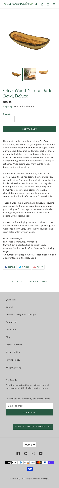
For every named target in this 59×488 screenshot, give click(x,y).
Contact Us (11, 322)
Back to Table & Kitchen (31, 282)
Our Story (11, 329)
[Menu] (54, 4)
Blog (8, 337)
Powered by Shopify (41, 478)
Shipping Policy (13, 367)
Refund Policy (13, 360)
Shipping (7, 106)
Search (9, 307)
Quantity (7, 114)
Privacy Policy (13, 352)
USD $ (28, 444)
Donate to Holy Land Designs (21, 314)
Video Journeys (14, 344)
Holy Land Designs (24, 478)
